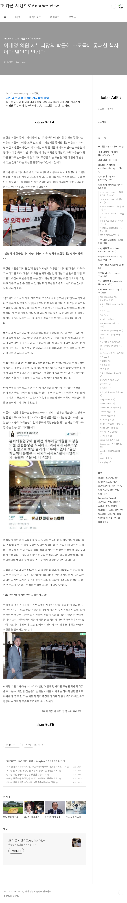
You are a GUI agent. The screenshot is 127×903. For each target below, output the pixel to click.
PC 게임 (104, 369)
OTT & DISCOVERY (109, 235)
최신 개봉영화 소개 (110, 341)
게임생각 (105, 364)
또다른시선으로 (104, 481)
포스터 (117, 518)
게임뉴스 (105, 356)
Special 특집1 (107, 411)
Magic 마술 (106, 458)
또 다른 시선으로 (109, 146)
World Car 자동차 (109, 427)
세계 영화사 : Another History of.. (108, 153)
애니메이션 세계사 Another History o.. (110, 166)
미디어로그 (35, 17)
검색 (113, 6)
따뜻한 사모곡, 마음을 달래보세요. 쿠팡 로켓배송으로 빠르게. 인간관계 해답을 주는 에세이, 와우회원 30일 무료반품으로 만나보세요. (43, 103)
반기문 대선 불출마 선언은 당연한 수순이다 (26, 774)
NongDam (40, 761)
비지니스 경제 (107, 419)
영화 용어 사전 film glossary (107, 178)
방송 (104, 315)
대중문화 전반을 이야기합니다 (22, 844)
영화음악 (105, 384)
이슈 (105, 493)
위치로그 (54, 17)
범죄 (114, 485)
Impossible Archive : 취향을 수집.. (110, 258)
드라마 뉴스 (106, 435)
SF (114, 514)
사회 (109, 514)
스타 (104, 311)
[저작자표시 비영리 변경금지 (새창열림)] (39, 745)
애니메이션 (102, 509)
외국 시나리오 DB (109, 431)
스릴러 (101, 505)
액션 (119, 485)
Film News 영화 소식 (111, 330)
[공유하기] (14, 745)
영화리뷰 (116, 501)
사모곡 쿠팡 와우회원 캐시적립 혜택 (27, 98)
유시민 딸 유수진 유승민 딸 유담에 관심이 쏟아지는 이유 (32, 770)
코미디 (117, 477)
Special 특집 (107, 415)
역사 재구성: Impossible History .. (110, 283)
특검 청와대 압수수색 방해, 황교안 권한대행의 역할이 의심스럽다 (36, 766)
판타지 (114, 505)
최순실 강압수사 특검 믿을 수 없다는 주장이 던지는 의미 (32, 778)
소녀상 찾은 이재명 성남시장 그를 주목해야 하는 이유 (30, 782)
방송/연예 (114, 489)
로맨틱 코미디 (104, 485)
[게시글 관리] (18, 745)
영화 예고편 (103, 489)
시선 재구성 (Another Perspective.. (108, 250)
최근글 (101, 108)
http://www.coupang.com (20, 93)
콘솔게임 (105, 360)
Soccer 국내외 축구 (110, 407)
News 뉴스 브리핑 (109, 439)
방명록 (72, 17)
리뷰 (115, 481)
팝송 (107, 505)
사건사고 (102, 501)
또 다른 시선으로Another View (29, 6)
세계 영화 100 (106, 159)
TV (121, 509)
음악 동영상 (103, 522)
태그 (17, 17)
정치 (117, 509)
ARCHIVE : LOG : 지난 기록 (20, 761)
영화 (100, 493)
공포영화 (109, 477)
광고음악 (105, 388)
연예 (109, 501)
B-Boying (105, 462)
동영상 (101, 477)
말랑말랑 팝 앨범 (109, 380)
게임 (119, 514)
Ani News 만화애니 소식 (112, 352)
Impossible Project (107, 497)
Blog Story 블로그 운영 (111, 423)
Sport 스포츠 (107, 403)
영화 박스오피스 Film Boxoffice (109, 298)
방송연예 (102, 514)
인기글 (110, 108)
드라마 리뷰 (107, 319)
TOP (120, 892)
